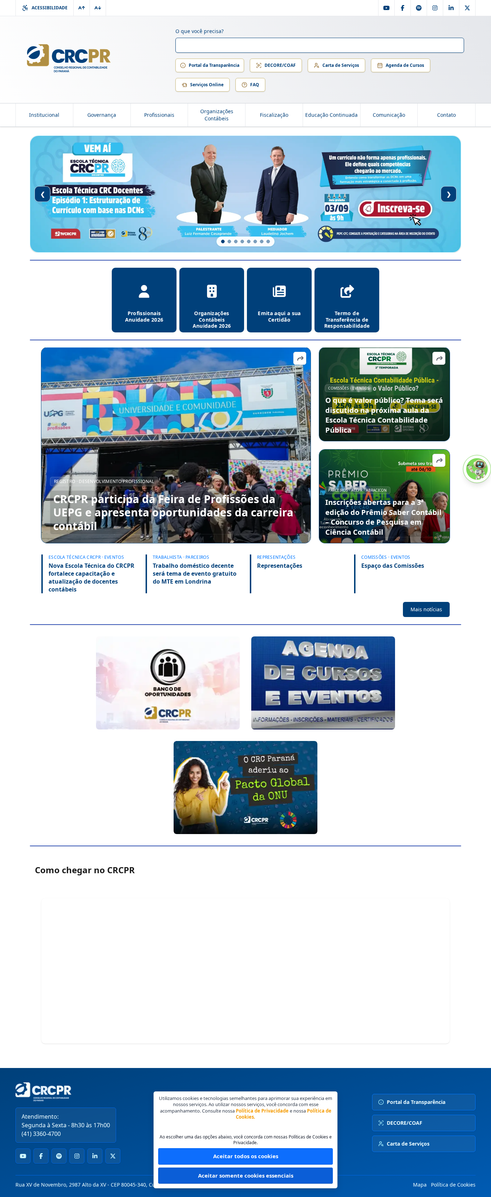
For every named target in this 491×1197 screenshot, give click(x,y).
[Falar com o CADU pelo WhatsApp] (477, 469)
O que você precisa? (199, 31)
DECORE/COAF (280, 65)
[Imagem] (168, 682)
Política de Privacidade (262, 1111)
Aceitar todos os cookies (245, 1156)
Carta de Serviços (340, 65)
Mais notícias (426, 609)
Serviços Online (207, 85)
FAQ (254, 85)
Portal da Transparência (214, 65)
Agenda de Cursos (405, 65)
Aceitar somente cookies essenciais (245, 1175)
